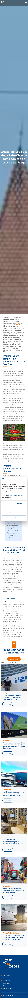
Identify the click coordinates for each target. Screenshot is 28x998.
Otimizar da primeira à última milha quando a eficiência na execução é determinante (13, 937)
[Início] (3, 2)
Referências (7, 980)
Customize (13, 512)
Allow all (14, 508)
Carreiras (6, 986)
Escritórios (6, 975)
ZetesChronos (20, 325)
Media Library (7, 988)
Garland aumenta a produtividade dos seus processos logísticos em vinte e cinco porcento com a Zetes (14, 842)
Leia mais (8, 704)
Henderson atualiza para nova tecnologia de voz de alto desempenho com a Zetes (13, 794)
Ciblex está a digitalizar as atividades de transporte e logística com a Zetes (12, 697)
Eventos (5, 978)
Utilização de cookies (10, 995)
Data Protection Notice (16, 495)
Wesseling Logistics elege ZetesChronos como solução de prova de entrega (13, 890)
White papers (7, 983)
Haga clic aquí (14, 659)
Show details (20, 503)
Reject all (14, 517)
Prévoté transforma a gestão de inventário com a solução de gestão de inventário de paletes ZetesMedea (14, 745)
